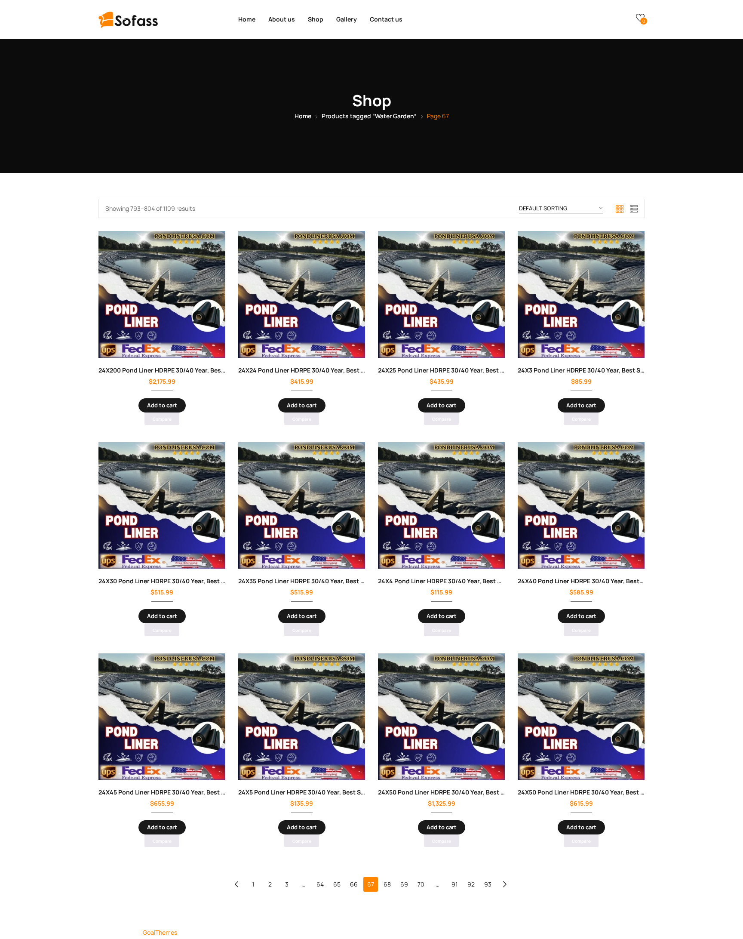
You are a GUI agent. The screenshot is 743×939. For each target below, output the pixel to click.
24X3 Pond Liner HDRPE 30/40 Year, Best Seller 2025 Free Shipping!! (616, 370)
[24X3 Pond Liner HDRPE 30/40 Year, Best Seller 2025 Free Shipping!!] (581, 294)
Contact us (386, 19)
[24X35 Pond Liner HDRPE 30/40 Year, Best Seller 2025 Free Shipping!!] (301, 505)
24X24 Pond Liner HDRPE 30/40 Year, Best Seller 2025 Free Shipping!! (338, 370)
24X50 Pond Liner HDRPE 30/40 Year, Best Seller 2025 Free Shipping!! (478, 792)
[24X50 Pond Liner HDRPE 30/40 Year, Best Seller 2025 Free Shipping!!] (441, 716)
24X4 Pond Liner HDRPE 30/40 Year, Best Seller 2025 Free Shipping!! (476, 581)
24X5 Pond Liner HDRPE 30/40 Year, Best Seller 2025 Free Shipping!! (336, 792)
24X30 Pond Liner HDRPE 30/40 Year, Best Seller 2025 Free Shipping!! (198, 581)
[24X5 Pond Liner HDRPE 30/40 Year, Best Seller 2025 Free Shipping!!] (301, 716)
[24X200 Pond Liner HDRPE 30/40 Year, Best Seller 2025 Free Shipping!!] (161, 294)
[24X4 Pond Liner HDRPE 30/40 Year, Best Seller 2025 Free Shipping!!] (441, 505)
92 (471, 884)
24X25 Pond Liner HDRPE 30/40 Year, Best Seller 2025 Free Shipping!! (478, 370)
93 (487, 884)
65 (337, 884)
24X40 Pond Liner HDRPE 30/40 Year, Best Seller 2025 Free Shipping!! (618, 581)
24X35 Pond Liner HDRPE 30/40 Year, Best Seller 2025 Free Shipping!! (338, 581)
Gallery (346, 19)
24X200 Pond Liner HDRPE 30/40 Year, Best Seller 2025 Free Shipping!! (200, 370)
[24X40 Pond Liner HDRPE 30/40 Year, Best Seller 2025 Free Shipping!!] (581, 505)
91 (454, 884)
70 (421, 884)
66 (354, 884)
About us (281, 19)
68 (387, 884)
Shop (315, 19)
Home (246, 19)
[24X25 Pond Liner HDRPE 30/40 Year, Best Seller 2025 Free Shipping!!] (441, 294)
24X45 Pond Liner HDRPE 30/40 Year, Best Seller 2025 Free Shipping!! (198, 792)
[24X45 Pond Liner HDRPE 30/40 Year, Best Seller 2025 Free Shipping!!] (161, 716)
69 (404, 884)
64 (320, 884)
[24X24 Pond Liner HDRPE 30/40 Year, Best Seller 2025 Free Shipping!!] (301, 294)
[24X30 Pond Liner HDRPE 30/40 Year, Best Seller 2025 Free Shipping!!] (161, 505)
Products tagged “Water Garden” (369, 116)
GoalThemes (160, 932)
